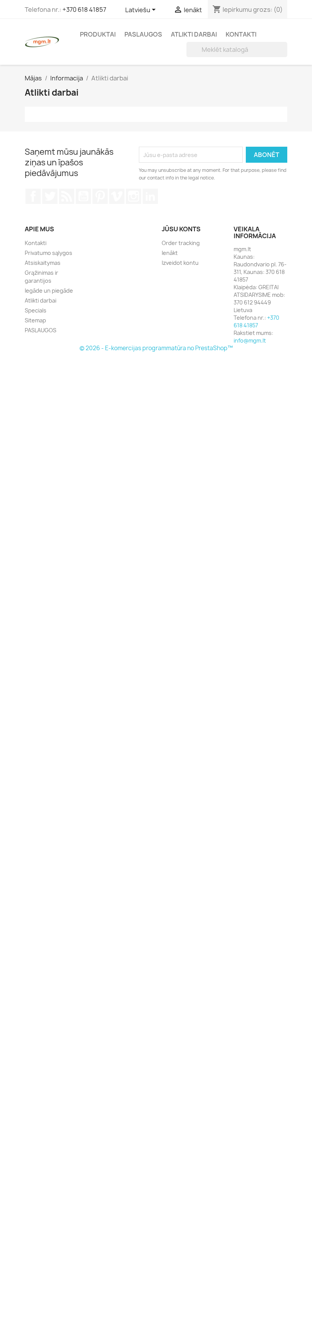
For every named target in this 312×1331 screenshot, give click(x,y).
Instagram (133, 196)
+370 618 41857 (84, 9)
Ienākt (170, 252)
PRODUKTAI (98, 34)
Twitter (49, 196)
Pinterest (100, 196)
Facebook (33, 196)
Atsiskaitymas (42, 262)
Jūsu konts (181, 229)
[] (284, 54)
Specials (35, 310)
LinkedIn (150, 196)
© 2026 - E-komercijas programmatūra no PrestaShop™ (156, 348)
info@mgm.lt (250, 340)
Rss (66, 196)
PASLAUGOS (143, 34)
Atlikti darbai (194, 34)
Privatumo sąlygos (48, 252)
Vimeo (116, 196)
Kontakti (241, 34)
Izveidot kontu (180, 262)
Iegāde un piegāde (49, 290)
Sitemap (35, 320)
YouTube (83, 196)
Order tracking (181, 243)
